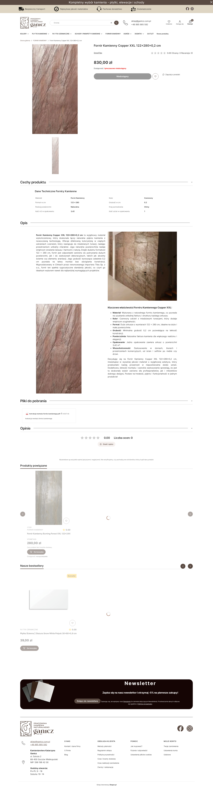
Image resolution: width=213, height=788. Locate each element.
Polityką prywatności (145, 704)
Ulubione (167, 755)
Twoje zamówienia (171, 746)
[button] (116, 23)
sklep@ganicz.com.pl (141, 21)
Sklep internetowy (106, 785)
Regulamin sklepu (105, 750)
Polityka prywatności (106, 755)
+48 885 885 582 (139, 24)
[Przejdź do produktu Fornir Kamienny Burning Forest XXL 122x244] (48, 498)
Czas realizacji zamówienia (108, 763)
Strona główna (25, 40)
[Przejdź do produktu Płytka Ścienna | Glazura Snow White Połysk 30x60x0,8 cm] (48, 600)
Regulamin (127, 701)
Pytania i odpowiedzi (139, 750)
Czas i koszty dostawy (107, 759)
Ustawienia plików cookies (141, 755)
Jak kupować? (136, 746)
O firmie (67, 750)
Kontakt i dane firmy (72, 746)
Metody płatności (104, 746)
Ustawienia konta (171, 750)
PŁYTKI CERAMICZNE (29, 629)
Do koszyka (39, 552)
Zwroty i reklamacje (105, 767)
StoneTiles (98, 53)
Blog (66, 755)
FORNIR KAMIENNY (40, 40)
